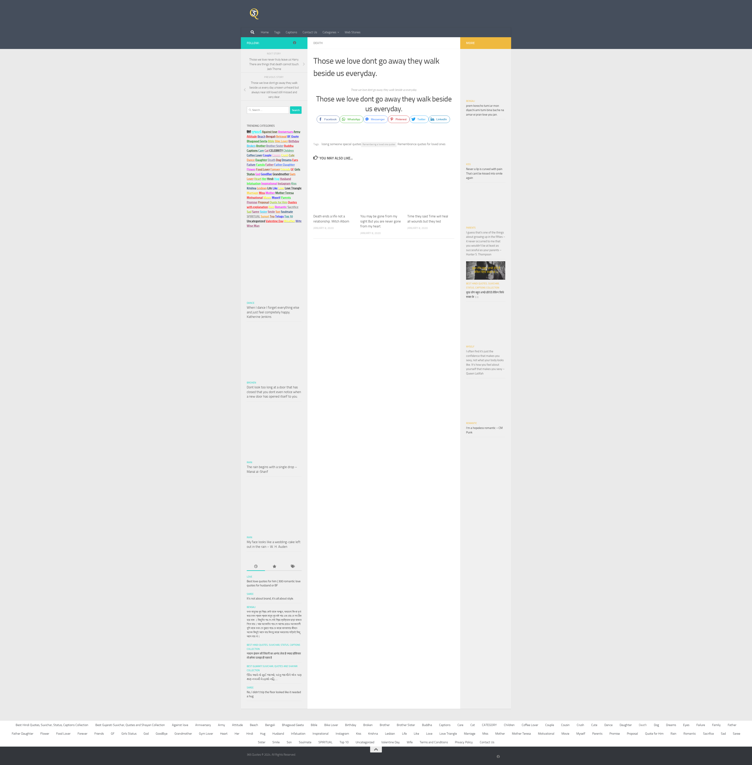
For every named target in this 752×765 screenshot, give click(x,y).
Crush (580, 725)
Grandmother (183, 733)
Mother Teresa (521, 733)
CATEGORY (489, 725)
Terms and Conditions (434, 742)
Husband (285, 179)
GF (112, 733)
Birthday (293, 141)
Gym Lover (206, 733)
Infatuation (298, 733)
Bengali (251, 607)
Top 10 (344, 742)
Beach (261, 136)
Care (460, 725)
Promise (252, 202)
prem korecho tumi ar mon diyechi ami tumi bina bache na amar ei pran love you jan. (485, 110)
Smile (276, 742)
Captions (291, 32)
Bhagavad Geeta (293, 725)
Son (289, 742)
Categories (329, 32)
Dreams (671, 725)
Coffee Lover (530, 725)
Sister (261, 742)
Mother (500, 733)
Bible (314, 725)
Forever (82, 733)
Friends (99, 733)
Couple (549, 725)
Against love (180, 725)
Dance (250, 302)
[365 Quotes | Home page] (254, 14)
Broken (251, 382)
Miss (262, 193)
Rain (249, 462)
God (146, 733)
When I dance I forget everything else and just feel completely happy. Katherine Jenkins (273, 312)
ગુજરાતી (256, 132)
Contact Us (310, 32)
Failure (700, 725)
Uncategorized (365, 742)
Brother (385, 725)
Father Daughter (22, 733)
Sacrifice (292, 207)
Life (404, 733)
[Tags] (292, 566)
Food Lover (63, 733)
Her (264, 179)
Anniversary (203, 725)
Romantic (471, 423)
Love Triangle (448, 733)
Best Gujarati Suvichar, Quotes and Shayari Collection (130, 725)
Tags (277, 32)
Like (416, 733)
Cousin (565, 725)
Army (221, 725)
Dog (656, 725)
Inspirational (321, 733)
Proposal (632, 733)
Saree (250, 594)
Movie (565, 733)
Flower (44, 733)
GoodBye (161, 733)
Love (249, 576)
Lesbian (390, 733)
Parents (471, 227)
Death (318, 43)
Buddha (427, 725)
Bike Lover (331, 725)
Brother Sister (406, 725)
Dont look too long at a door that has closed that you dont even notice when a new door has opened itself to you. (274, 391)
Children (509, 725)
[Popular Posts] (274, 566)
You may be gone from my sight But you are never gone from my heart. (380, 221)
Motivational (546, 733)
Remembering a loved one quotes (378, 144)
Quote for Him (654, 733)
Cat (472, 725)
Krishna (373, 733)
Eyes (686, 725)
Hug (276, 179)
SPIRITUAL (253, 216)
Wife (410, 742)
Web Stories (352, 32)
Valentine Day (274, 221)
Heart (224, 733)
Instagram (284, 183)
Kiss (468, 164)
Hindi (249, 733)
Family (260, 164)
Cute (594, 725)
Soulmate (305, 742)
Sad (723, 733)
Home (265, 32)
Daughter (626, 725)
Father (732, 725)
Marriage (252, 193)
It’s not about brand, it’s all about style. (270, 598)
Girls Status (128, 733)
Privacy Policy (464, 742)
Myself (470, 346)
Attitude (252, 136)
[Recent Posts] (256, 566)
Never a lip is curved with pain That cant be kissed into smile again (484, 173)
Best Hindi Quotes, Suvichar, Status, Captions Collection (52, 725)
